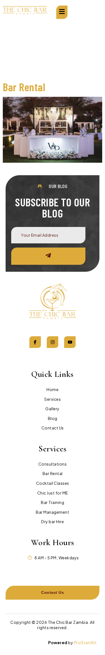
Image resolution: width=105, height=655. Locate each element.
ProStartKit (85, 642)
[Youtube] (70, 342)
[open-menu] (61, 12)
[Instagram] (53, 342)
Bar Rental (24, 86)
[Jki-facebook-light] (35, 342)
